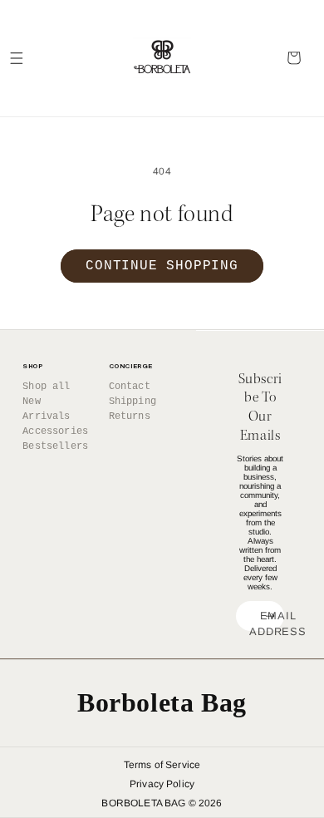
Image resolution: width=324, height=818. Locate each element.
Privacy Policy (162, 784)
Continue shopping (162, 266)
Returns (129, 416)
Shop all (46, 386)
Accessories (54, 431)
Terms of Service (162, 765)
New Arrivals (46, 409)
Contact (129, 386)
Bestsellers (54, 446)
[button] (16, 58)
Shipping (132, 401)
